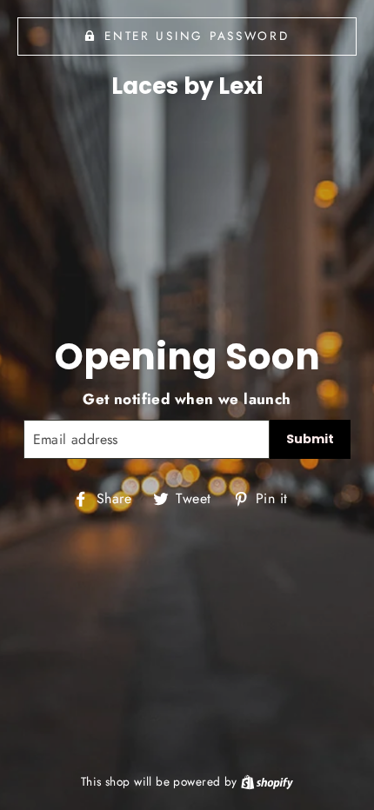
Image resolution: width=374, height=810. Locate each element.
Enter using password (196, 35)
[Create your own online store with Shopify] (267, 781)
